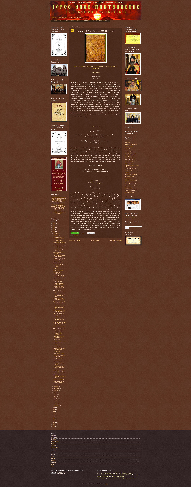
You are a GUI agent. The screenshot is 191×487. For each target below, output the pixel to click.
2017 (54, 416)
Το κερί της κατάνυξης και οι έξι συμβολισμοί (59, 249)
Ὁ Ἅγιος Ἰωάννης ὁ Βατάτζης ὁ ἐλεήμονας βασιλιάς (58, 363)
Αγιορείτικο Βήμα (128, 146)
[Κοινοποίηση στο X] (91, 233)
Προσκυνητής (128, 181)
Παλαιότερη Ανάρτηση (115, 240)
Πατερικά (53, 458)
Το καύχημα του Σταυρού (58, 353)
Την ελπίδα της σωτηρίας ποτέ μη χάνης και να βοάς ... (58, 287)
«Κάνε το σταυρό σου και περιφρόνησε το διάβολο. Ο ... (59, 277)
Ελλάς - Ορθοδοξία (129, 163)
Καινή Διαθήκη (86, 20)
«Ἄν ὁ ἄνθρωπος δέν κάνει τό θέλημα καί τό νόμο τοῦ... (59, 367)
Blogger (106, 484)
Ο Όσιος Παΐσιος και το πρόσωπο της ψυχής (58, 238)
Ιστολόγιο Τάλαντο (129, 170)
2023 (54, 229)
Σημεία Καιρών (128, 187)
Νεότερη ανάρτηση (74, 240)
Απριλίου (56, 398)
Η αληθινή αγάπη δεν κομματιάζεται (58, 359)
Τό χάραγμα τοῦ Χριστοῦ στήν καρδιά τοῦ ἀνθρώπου (58, 382)
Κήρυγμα (53, 454)
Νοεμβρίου (56, 235)
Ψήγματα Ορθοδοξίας (129, 192)
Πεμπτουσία (127, 178)
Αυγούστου (56, 390)
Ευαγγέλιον (78, 20)
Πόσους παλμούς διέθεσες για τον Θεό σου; (59, 349)
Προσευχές (53, 460)
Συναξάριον (94, 20)
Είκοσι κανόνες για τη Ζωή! (59, 326)
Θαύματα (55, 268)
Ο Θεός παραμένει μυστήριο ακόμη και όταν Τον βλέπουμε (59, 323)
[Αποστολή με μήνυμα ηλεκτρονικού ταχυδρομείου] (88, 233)
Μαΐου (55, 396)
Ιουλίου (55, 392)
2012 (54, 426)
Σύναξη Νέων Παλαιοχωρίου (131, 188)
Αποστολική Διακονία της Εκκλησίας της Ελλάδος (130, 154)
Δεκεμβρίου (56, 233)
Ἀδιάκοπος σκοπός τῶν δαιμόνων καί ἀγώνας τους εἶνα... (58, 315)
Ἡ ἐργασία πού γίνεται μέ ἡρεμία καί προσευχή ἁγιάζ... (59, 307)
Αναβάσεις (127, 149)
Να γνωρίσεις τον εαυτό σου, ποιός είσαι (58, 280)
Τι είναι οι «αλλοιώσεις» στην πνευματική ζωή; (58, 284)
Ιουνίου (55, 394)
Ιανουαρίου (56, 405)
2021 (54, 407)
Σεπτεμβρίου (56, 388)
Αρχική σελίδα (94, 240)
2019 (54, 411)
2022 (54, 231)
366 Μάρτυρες (60, 179)
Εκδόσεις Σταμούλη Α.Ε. (130, 159)
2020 (54, 409)
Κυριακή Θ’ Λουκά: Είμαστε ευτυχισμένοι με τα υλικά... (59, 295)
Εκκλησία (61, 20)
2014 (54, 422)
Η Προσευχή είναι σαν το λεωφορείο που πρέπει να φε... (59, 376)
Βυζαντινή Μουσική (103, 20)
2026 (54, 223)
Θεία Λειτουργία (54, 447)
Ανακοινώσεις (54, 437)
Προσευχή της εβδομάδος (58, 379)
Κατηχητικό (53, 450)
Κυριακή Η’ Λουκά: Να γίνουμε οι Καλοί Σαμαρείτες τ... (58, 333)
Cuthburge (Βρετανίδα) (60, 181)
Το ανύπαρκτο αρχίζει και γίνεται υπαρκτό (59, 256)
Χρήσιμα (52, 464)
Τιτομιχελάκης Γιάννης (130, 190)
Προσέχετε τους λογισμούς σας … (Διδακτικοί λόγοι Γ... (59, 372)
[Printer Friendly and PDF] (75, 233)
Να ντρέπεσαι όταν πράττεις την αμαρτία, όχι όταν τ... (59, 243)
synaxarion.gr (59, 190)
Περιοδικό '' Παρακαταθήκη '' (131, 180)
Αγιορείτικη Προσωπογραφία (131, 144)
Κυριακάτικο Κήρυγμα (58, 261)
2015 (54, 420)
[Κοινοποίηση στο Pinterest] (94, 233)
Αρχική (55, 20)
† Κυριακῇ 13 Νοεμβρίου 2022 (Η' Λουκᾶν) (58, 337)
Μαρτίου (56, 401)
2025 (54, 225)
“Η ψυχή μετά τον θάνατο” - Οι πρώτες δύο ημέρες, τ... (59, 303)
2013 (54, 424)
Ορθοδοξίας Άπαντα (129, 176)
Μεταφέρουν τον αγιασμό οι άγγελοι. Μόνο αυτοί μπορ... (59, 343)
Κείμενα (72, 20)
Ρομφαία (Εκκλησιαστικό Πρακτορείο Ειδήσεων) (130, 184)
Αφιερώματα (53, 439)
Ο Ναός (52, 456)
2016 (54, 418)
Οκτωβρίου (56, 386)
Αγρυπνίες (127, 148)
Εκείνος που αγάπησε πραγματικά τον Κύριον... (59, 299)
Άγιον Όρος (127, 142)
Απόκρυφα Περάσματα (130, 151)
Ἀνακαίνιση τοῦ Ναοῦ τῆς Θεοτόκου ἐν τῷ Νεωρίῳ (59, 174)
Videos (52, 466)
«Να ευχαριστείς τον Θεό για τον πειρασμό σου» (59, 246)
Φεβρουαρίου (57, 403)
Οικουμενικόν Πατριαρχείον (131, 174)
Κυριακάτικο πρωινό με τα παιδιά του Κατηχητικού (59, 311)
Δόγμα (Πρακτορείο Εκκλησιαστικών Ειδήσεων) (131, 157)
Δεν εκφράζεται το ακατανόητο (57, 273)
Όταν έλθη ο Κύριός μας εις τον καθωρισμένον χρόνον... (59, 265)
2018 (54, 413)
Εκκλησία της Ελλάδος (130, 161)
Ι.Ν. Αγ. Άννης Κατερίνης (130, 168)
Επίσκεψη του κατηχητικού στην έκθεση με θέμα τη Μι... (59, 319)
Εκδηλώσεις (53, 443)
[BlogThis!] (89, 233)
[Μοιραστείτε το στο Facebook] (92, 233)
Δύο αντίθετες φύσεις (58, 240)
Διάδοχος (61, 177)
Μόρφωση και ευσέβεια (58, 270)
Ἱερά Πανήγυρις (56, 339)
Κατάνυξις (127, 172)
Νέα (67, 20)
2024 (54, 227)
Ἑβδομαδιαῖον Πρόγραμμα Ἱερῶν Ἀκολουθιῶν (59, 259)
